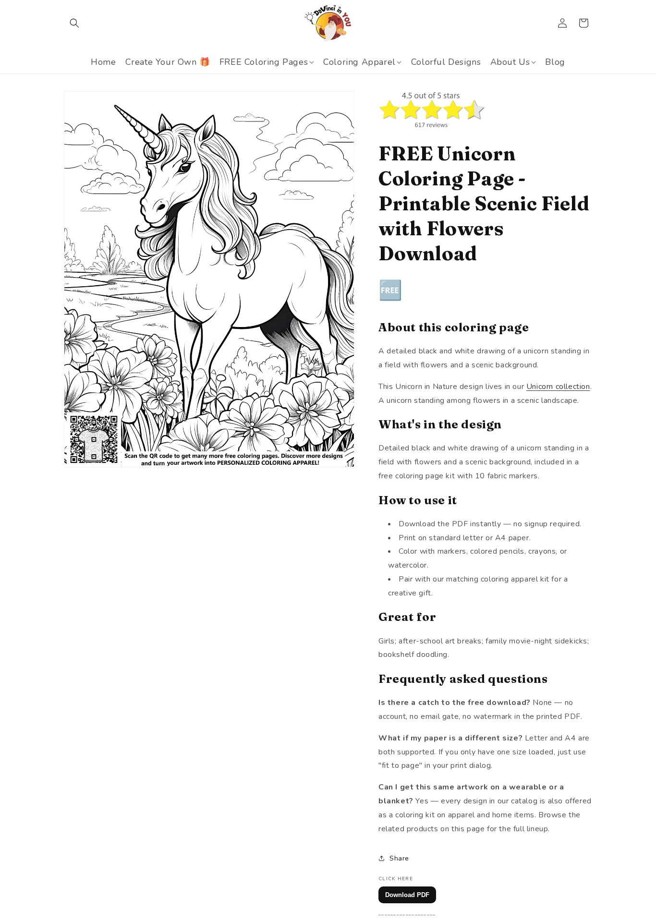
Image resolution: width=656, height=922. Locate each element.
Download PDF (407, 894)
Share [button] (399, 858)
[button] (74, 23)
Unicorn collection (558, 386)
